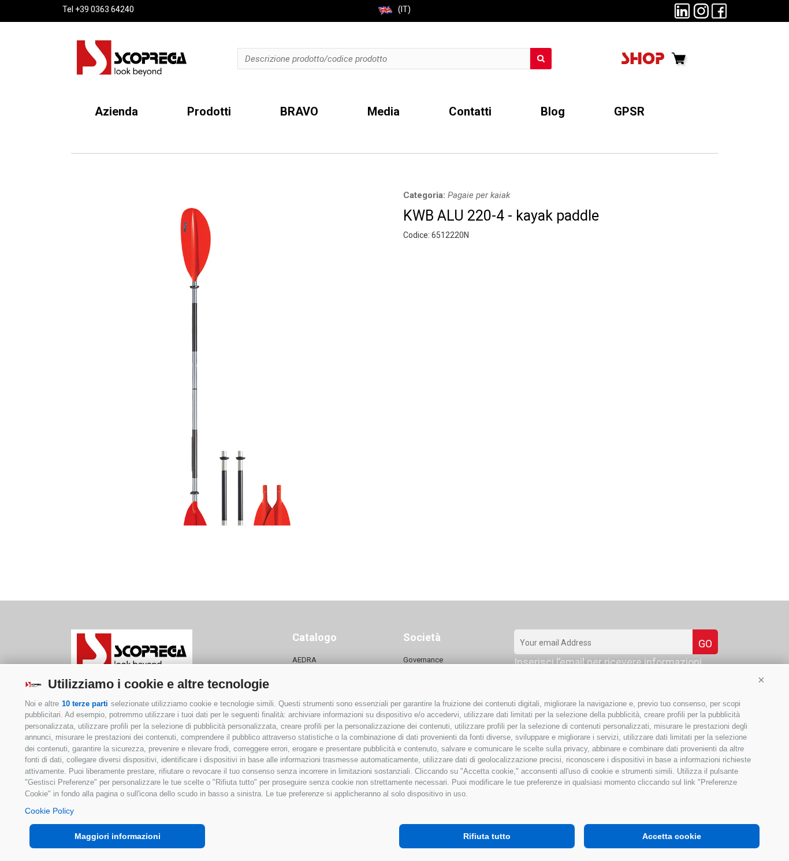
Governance (423, 659)
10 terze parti (85, 703)
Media (383, 111)
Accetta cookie (671, 836)
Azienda (116, 111)
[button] (761, 680)
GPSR (629, 111)
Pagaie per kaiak (479, 195)
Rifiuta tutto (487, 836)
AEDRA (304, 659)
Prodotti (209, 111)
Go (705, 644)
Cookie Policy (49, 810)
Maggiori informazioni (118, 836)
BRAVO (299, 111)
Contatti (470, 111)
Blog (553, 111)
